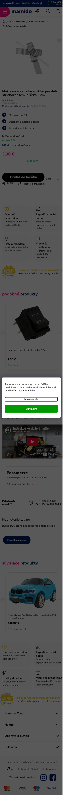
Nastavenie (31, 399)
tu (34, 390)
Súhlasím (31, 409)
